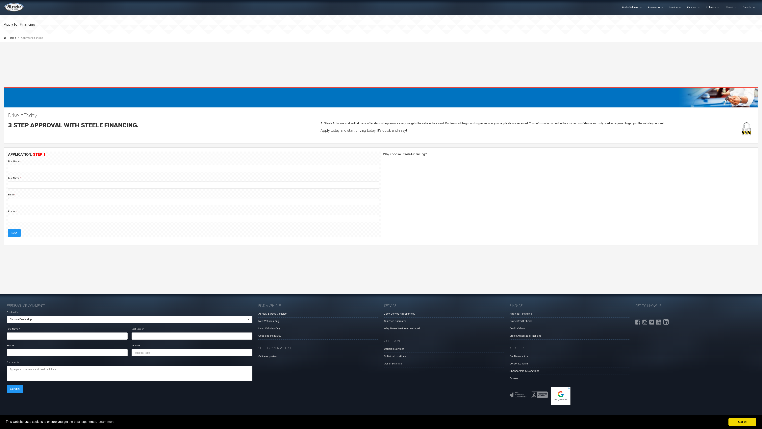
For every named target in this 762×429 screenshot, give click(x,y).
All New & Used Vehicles (272, 313)
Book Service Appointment (399, 313)
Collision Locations (395, 356)
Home (12, 37)
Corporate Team (519, 363)
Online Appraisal (267, 356)
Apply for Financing (521, 313)
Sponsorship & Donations (524, 370)
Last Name (14, 178)
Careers (514, 378)
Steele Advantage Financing (526, 335)
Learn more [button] (106, 421)
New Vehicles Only (268, 321)
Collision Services (394, 348)
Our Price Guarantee (395, 321)
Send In (15, 388)
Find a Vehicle (630, 7)
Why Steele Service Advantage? (402, 328)
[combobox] (129, 319)
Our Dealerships (519, 356)
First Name (14, 161)
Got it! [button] (742, 421)
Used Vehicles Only (269, 328)
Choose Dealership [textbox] (21, 319)
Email (11, 194)
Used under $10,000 (269, 335)
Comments (13, 362)
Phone (12, 211)
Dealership (13, 312)
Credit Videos (517, 328)
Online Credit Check (521, 321)
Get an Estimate (393, 363)
